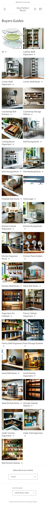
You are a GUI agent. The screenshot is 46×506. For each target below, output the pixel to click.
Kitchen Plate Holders (33, 256)
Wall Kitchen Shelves (11, 463)
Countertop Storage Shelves (32, 112)
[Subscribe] (34, 477)
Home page (28, 199)
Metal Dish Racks (30, 286)
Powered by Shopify (31, 502)
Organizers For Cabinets (8, 314)
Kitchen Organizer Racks (10, 257)
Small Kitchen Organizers (29, 374)
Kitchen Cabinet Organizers (9, 227)
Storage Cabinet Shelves (30, 404)
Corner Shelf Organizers (7, 83)
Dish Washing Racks (32, 171)
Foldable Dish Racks (10, 199)
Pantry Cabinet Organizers (30, 314)
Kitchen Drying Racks (32, 226)
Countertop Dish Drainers (9, 112)
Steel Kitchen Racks (10, 403)
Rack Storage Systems (33, 343)
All (3, 51)
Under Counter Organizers (8, 434)
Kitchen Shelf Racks (10, 286)
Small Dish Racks (9, 373)
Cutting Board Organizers (8, 143)
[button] (4, 9)
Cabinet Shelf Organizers (29, 53)
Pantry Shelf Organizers (12, 343)
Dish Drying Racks (31, 141)
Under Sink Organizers (33, 433)
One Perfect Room (19, 502)
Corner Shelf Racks (31, 81)
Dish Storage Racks (10, 171)
